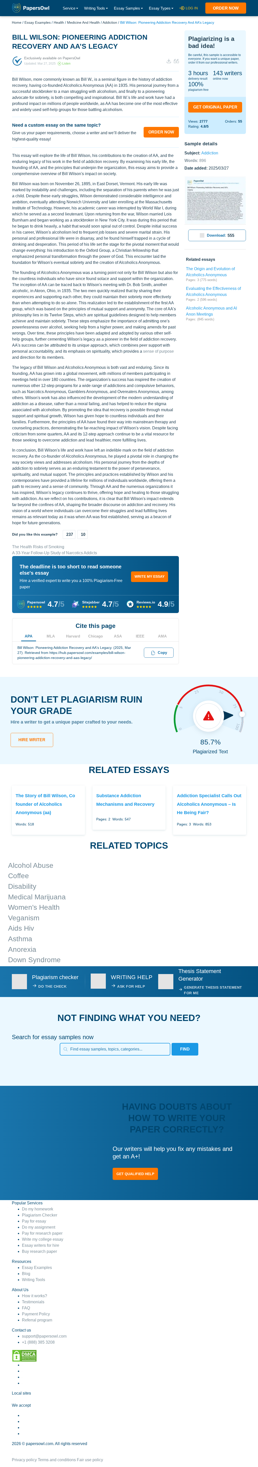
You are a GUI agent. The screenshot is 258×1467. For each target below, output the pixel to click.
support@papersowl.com (44, 1336)
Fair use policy (90, 1460)
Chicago (95, 636)
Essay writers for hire (40, 1245)
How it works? (34, 1296)
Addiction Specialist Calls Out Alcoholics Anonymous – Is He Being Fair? (209, 804)
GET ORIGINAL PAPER (215, 107)
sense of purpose (158, 351)
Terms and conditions (57, 1460)
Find (185, 1049)
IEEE (140, 636)
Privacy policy (24, 1460)
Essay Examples (37, 22)
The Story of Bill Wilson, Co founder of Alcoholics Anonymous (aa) (45, 804)
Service (69, 8)
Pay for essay (34, 1221)
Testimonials (33, 1302)
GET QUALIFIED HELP (135, 1174)
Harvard (73, 636)
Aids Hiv (21, 928)
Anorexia (22, 949)
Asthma (20, 939)
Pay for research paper (42, 1233)
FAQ (26, 1308)
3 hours (198, 73)
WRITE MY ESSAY (150, 576)
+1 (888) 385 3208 (38, 1342)
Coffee (18, 876)
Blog (26, 1273)
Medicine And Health (83, 22)
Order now (226, 8)
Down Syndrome (34, 960)
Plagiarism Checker (39, 1215)
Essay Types (160, 8)
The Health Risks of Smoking (38, 547)
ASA (118, 636)
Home (16, 22)
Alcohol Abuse (30, 865)
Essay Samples (127, 8)
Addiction (110, 22)
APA (29, 636)
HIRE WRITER (31, 740)
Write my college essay (42, 1239)
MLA (51, 636)
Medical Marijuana (37, 897)
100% (195, 84)
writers (227, 73)
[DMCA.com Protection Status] (24, 1355)
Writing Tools (94, 8)
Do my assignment (38, 1227)
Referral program (37, 1320)
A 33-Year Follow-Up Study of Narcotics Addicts (54, 553)
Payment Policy (36, 1314)
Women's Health (34, 907)
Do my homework (37, 1209)
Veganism (23, 918)
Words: (195, 160)
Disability (22, 886)
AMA (162, 636)
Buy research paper (39, 1251)
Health (59, 22)
